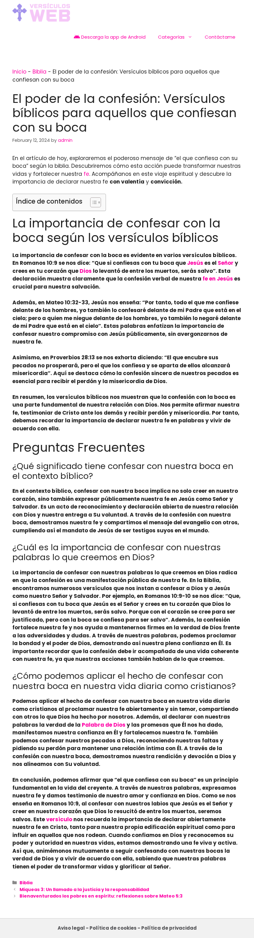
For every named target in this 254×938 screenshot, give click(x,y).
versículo (59, 819)
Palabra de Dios (103, 725)
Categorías (171, 37)
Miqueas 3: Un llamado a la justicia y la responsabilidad (84, 889)
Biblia (39, 71)
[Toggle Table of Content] (92, 202)
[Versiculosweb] (41, 12)
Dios (86, 271)
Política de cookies (113, 928)
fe (86, 174)
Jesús (195, 263)
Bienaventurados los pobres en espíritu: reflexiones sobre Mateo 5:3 (101, 896)
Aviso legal (71, 928)
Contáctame (220, 37)
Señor (226, 263)
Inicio (19, 71)
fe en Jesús (218, 278)
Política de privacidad (169, 928)
